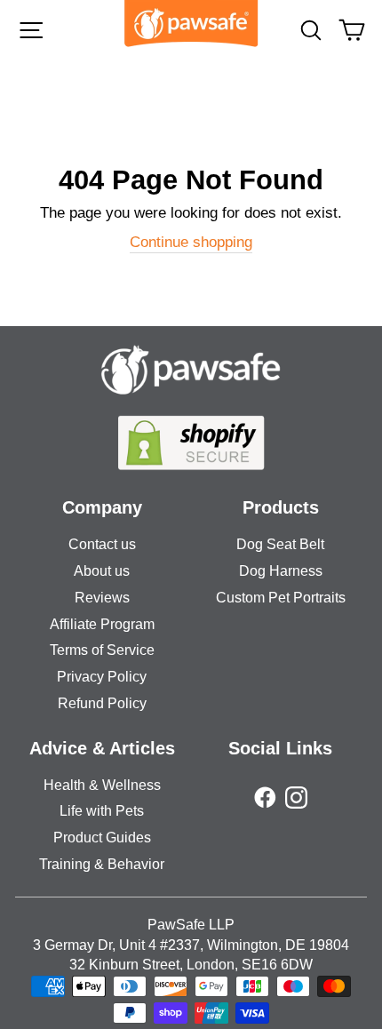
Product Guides (102, 837)
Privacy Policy (102, 676)
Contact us (102, 544)
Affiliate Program (102, 624)
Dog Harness (280, 570)
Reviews (102, 597)
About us (102, 570)
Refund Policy (102, 703)
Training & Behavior (101, 864)
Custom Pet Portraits (281, 597)
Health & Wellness (102, 785)
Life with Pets (102, 810)
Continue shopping (191, 242)
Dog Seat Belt (280, 544)
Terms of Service (102, 650)
